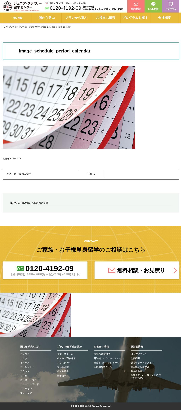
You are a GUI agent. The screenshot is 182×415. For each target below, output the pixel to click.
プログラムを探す (135, 17)
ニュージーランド (29, 384)
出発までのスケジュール (106, 362)
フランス (25, 371)
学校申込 (171, 8)
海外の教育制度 (102, 354)
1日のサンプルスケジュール (108, 358)
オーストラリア (28, 380)
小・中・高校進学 (66, 358)
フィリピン (26, 388)
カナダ (23, 358)
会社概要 (164, 17)
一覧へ (91, 173)
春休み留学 (63, 367)
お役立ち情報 (105, 17)
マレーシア (26, 393)
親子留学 (61, 375)
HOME (17, 17)
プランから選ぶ (76, 17)
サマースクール (65, 354)
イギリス (25, 362)
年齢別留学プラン (103, 367)
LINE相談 (153, 8)
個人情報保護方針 (140, 367)
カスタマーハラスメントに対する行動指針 (146, 376)
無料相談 (136, 8)
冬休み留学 (63, 371)
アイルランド (27, 367)
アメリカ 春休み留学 (18, 173)
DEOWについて (139, 354)
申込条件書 (136, 371)
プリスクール (64, 362)
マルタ (23, 375)
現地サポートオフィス (142, 362)
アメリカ (25, 354)
